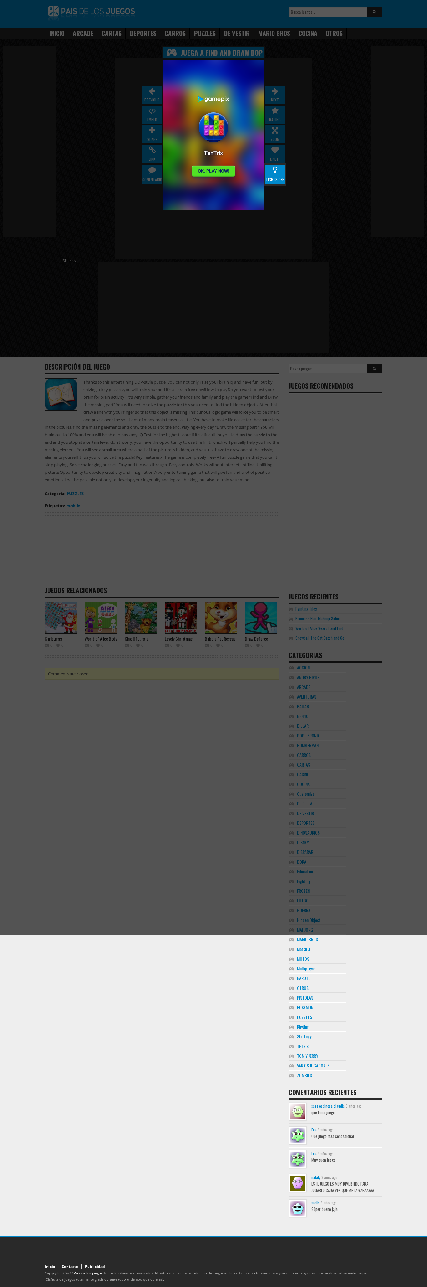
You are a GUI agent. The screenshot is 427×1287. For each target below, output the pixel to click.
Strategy (304, 1036)
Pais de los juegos (88, 1273)
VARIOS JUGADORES (313, 1065)
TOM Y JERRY (307, 1055)
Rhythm (303, 1026)
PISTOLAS (305, 997)
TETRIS (303, 1046)
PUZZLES (304, 1017)
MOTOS (303, 958)
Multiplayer (306, 968)
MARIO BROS (307, 939)
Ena (314, 1129)
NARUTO (304, 978)
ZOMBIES (304, 1075)
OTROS (303, 988)
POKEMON (305, 1007)
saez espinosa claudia (328, 1106)
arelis (315, 1202)
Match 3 (303, 949)
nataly (315, 1177)
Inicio (50, 1266)
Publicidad (95, 1266)
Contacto (70, 1266)
